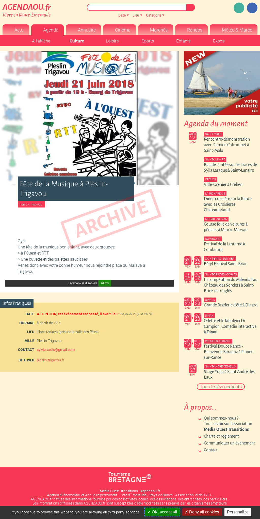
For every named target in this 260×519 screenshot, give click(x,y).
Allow (105, 283)
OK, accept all (164, 512)
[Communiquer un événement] (239, 8)
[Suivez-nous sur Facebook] (252, 8)
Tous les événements (221, 386)
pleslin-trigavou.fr (50, 360)
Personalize (238, 512)
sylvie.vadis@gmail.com (56, 350)
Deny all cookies (203, 512)
